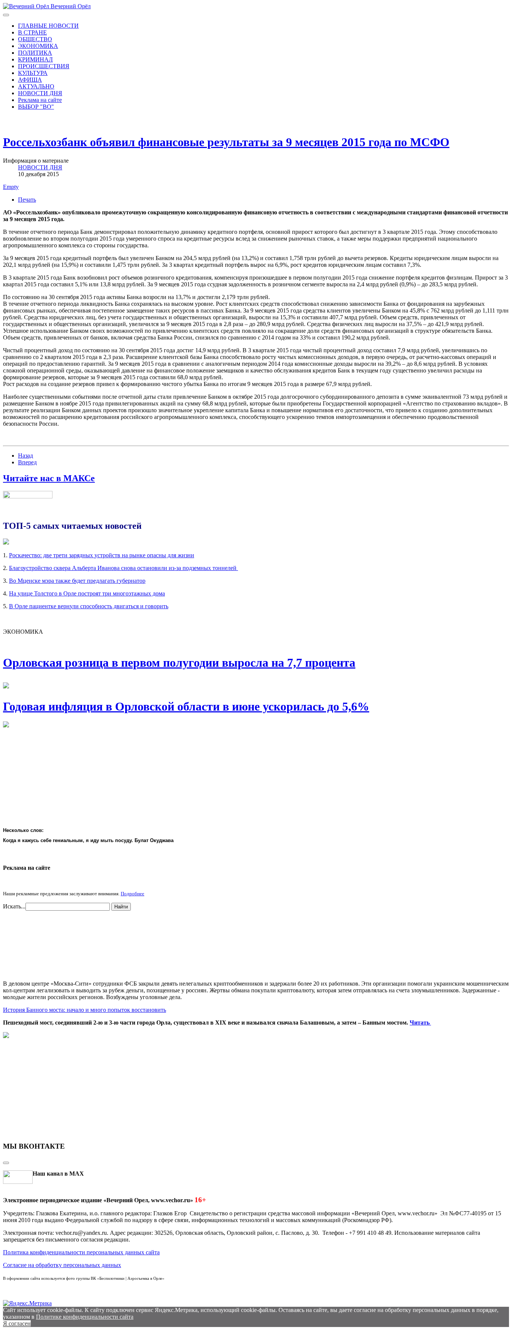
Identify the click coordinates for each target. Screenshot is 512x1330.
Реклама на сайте (40, 100)
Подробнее (132, 893)
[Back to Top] (6, 1163)
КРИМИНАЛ (35, 59)
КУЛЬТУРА (33, 73)
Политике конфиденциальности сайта (84, 1317)
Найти (121, 907)
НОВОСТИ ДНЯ (40, 93)
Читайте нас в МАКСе (49, 478)
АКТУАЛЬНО (36, 86)
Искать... (14, 906)
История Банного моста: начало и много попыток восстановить (84, 1010)
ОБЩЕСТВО (35, 39)
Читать (420, 1022)
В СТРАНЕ (32, 32)
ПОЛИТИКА (35, 52)
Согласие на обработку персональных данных (62, 1265)
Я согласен (17, 1323)
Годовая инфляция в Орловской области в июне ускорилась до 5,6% (186, 706)
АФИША (30, 79)
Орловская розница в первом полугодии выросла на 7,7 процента (179, 662)
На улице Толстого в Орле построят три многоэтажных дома (87, 593)
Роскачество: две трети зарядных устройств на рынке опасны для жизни (101, 555)
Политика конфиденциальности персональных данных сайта (81, 1252)
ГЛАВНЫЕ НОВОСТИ (48, 25)
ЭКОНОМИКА (38, 46)
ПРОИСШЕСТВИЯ (43, 66)
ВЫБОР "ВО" (36, 106)
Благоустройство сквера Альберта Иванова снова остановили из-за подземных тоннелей (123, 568)
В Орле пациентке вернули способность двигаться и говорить (88, 606)
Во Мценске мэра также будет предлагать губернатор (77, 580)
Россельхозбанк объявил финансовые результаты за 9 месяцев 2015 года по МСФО (226, 142)
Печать (27, 199)
